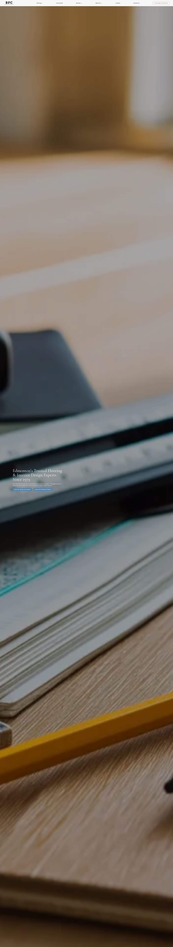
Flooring (39, 3)
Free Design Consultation (161, 3)
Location (118, 3)
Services (78, 3)
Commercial (59, 3)
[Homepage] (9, 3)
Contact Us (136, 3)
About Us (98, 3)
